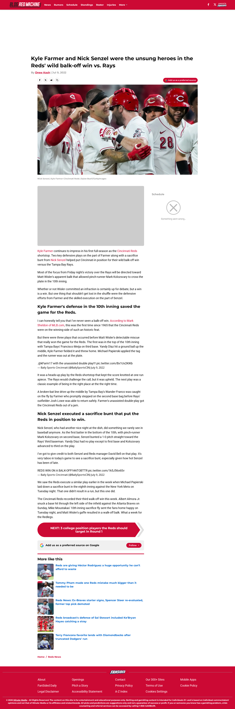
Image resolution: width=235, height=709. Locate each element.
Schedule (72, 4)
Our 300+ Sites (155, 679)
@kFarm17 (45, 363)
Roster (100, 4)
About (41, 679)
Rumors (58, 4)
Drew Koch (42, 72)
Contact (120, 679)
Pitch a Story (80, 685)
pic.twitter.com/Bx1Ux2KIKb (114, 363)
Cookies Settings (156, 691)
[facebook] (208, 4)
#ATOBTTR (80, 470)
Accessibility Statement (87, 691)
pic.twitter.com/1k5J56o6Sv (106, 470)
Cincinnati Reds (127, 251)
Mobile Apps (188, 679)
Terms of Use (154, 685)
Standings (87, 4)
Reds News (54, 656)
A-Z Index (121, 691)
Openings (78, 679)
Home (41, 656)
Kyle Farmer (45, 251)
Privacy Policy (124, 685)
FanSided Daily (47, 685)
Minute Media (20, 700)
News (47, 4)
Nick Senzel (58, 260)
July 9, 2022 (97, 367)
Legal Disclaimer (48, 691)
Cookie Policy (188, 685)
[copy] (57, 80)
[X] (215, 4)
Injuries (111, 4)
